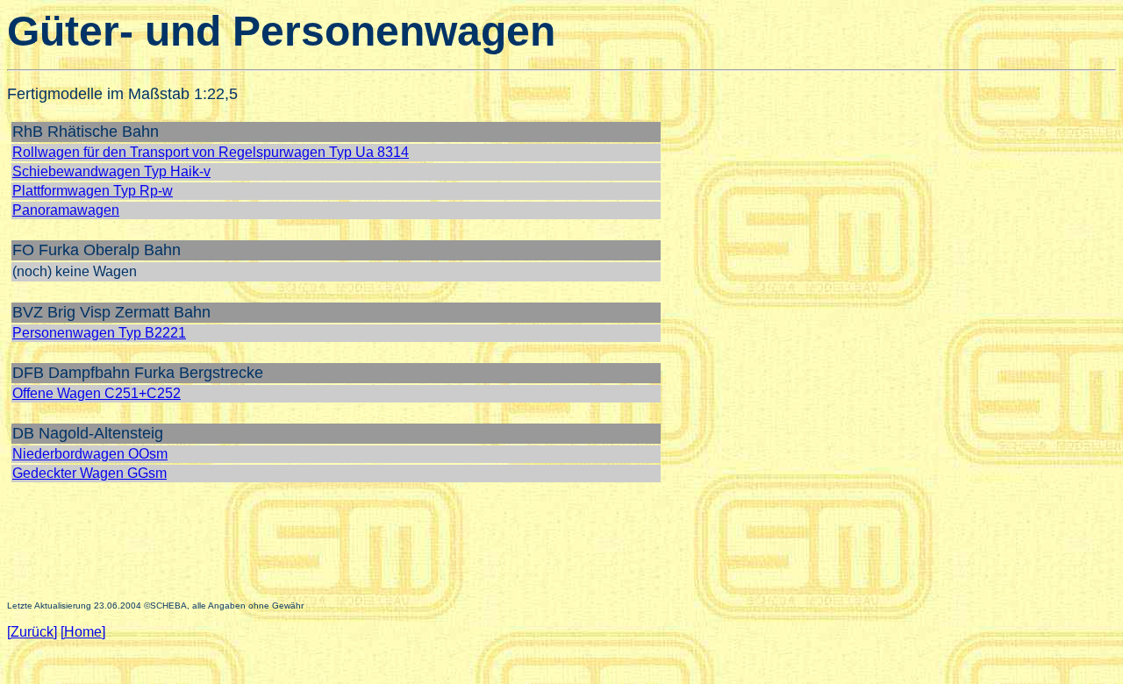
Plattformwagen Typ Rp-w (92, 190)
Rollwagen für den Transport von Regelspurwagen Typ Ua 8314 (210, 152)
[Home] (83, 631)
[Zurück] (32, 631)
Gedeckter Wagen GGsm (89, 473)
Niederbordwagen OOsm (90, 453)
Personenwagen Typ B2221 (99, 332)
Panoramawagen (65, 210)
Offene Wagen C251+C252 (96, 393)
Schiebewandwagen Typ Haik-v (111, 171)
